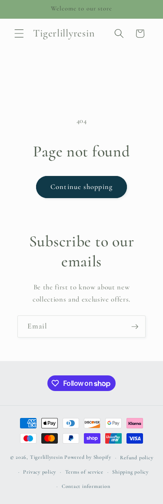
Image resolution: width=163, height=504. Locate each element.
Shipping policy (130, 472)
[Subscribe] (134, 326)
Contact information (86, 486)
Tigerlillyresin (46, 457)
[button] (19, 33)
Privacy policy (39, 472)
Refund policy (136, 457)
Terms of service (84, 472)
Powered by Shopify (87, 457)
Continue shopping (81, 186)
